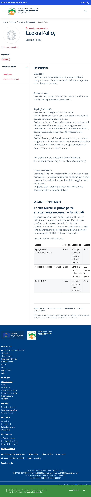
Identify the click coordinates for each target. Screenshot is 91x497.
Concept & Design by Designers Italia (74, 484)
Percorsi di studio (7, 412)
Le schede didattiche (9, 441)
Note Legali (60, 454)
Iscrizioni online (7, 361)
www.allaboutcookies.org (73, 160)
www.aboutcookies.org (47, 160)
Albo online (5, 353)
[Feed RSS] (12, 463)
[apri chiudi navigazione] (3, 11)
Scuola (13, 21)
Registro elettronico (9, 358)
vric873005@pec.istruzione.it (67, 473)
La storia (4, 398)
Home (5, 21)
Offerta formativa (8, 438)
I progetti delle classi (9, 443)
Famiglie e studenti (8, 407)
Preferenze (74, 490)
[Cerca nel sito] (85, 11)
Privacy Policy (47, 454)
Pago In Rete (6, 370)
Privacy (5, 59)
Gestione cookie (34, 458)
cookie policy (38, 492)
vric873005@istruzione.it (43, 473)
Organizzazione (7, 395)
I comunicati (6, 424)
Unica (3, 367)
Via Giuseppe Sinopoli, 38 (36, 470)
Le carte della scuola (27, 21)
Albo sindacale (7, 356)
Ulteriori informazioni (11, 78)
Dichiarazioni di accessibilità (12, 458)
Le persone (5, 387)
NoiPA (3, 364)
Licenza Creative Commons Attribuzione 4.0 (55, 318)
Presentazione (6, 381)
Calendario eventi (8, 426)
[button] (15, 66)
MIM (3, 373)
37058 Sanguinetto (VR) (54, 470)
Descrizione (7, 74)
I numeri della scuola (9, 390)
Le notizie (5, 421)
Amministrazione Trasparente (12, 350)
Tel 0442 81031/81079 (21, 473)
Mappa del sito (8, 448)
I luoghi (4, 384)
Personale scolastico (9, 409)
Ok (84, 490)
